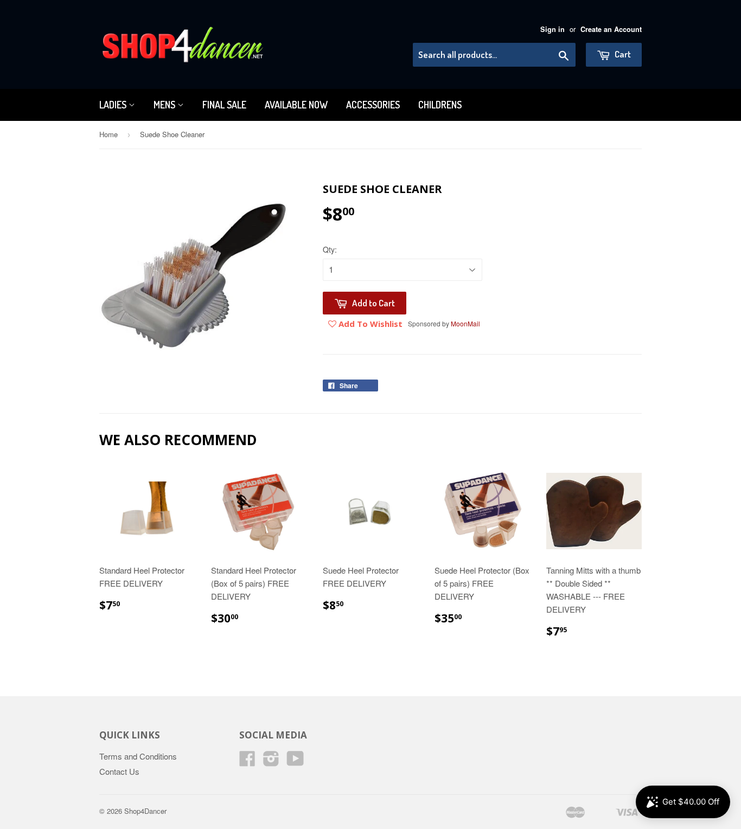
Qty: (330, 249)
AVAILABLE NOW (296, 105)
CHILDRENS (440, 105)
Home (108, 134)
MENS (165, 105)
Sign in (552, 29)
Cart (622, 54)
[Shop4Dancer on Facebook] (247, 761)
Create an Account (611, 29)
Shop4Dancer (145, 811)
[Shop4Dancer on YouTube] (295, 761)
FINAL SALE (224, 105)
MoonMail (465, 323)
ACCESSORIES (373, 105)
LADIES (114, 105)
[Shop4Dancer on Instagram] (271, 761)
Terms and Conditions (138, 756)
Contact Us (119, 771)
